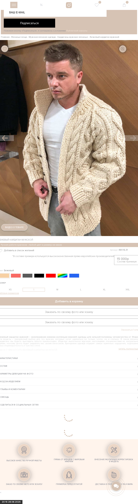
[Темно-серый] (27, 275)
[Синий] (74, 275)
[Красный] (50, 275)
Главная (5, 37)
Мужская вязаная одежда (42, 37)
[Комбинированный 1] (62, 275)
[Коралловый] (15, 275)
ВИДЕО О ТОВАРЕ (14, 227)
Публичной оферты (76, 30)
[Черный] (39, 275)
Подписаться (29, 23)
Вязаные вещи (19, 37)
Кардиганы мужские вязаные (73, 37)
